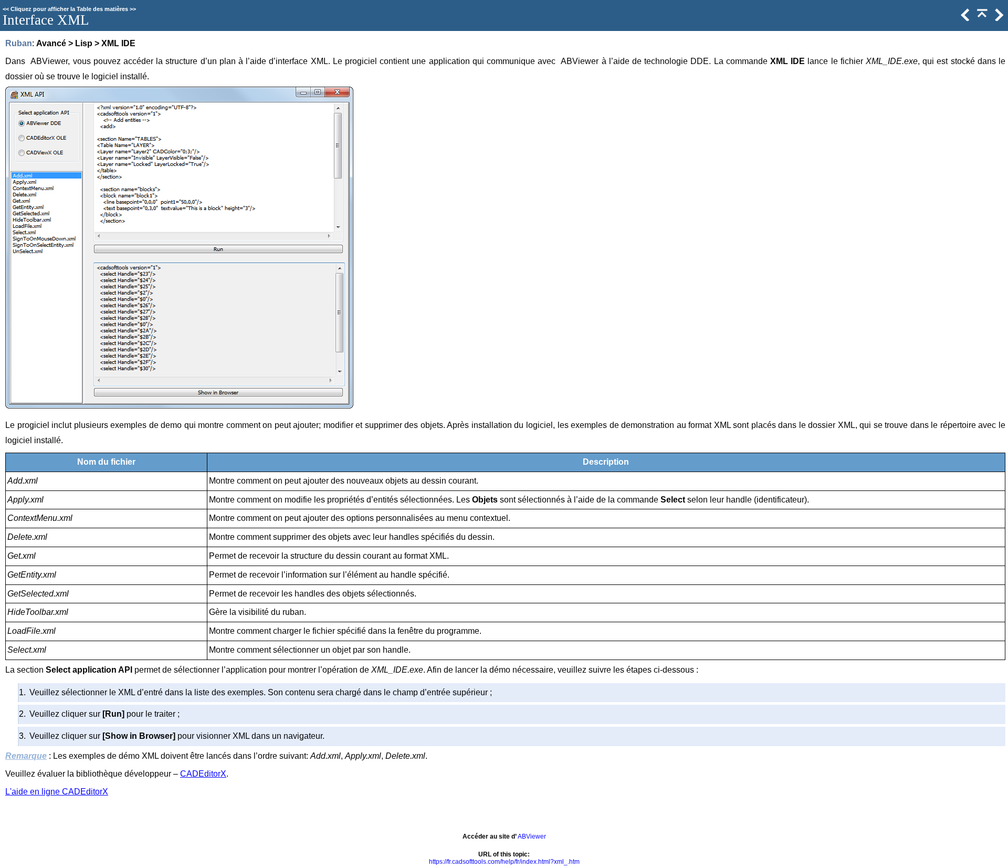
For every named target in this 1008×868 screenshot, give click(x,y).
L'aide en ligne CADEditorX (56, 791)
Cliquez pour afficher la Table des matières (69, 9)
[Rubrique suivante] (998, 19)
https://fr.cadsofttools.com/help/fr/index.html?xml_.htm (504, 861)
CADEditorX (203, 773)
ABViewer (532, 836)
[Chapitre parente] (981, 19)
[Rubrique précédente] (964, 19)
